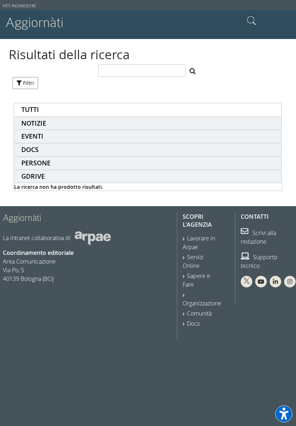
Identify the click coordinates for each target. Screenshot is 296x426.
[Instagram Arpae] (290, 282)
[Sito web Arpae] (93, 238)
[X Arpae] (246, 282)
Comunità (199, 313)
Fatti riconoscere (19, 6)
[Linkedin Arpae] (275, 282)
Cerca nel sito (252, 21)
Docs (193, 323)
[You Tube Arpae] (261, 282)
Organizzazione (202, 303)
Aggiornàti (34, 22)
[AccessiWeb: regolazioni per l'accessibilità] (283, 413)
